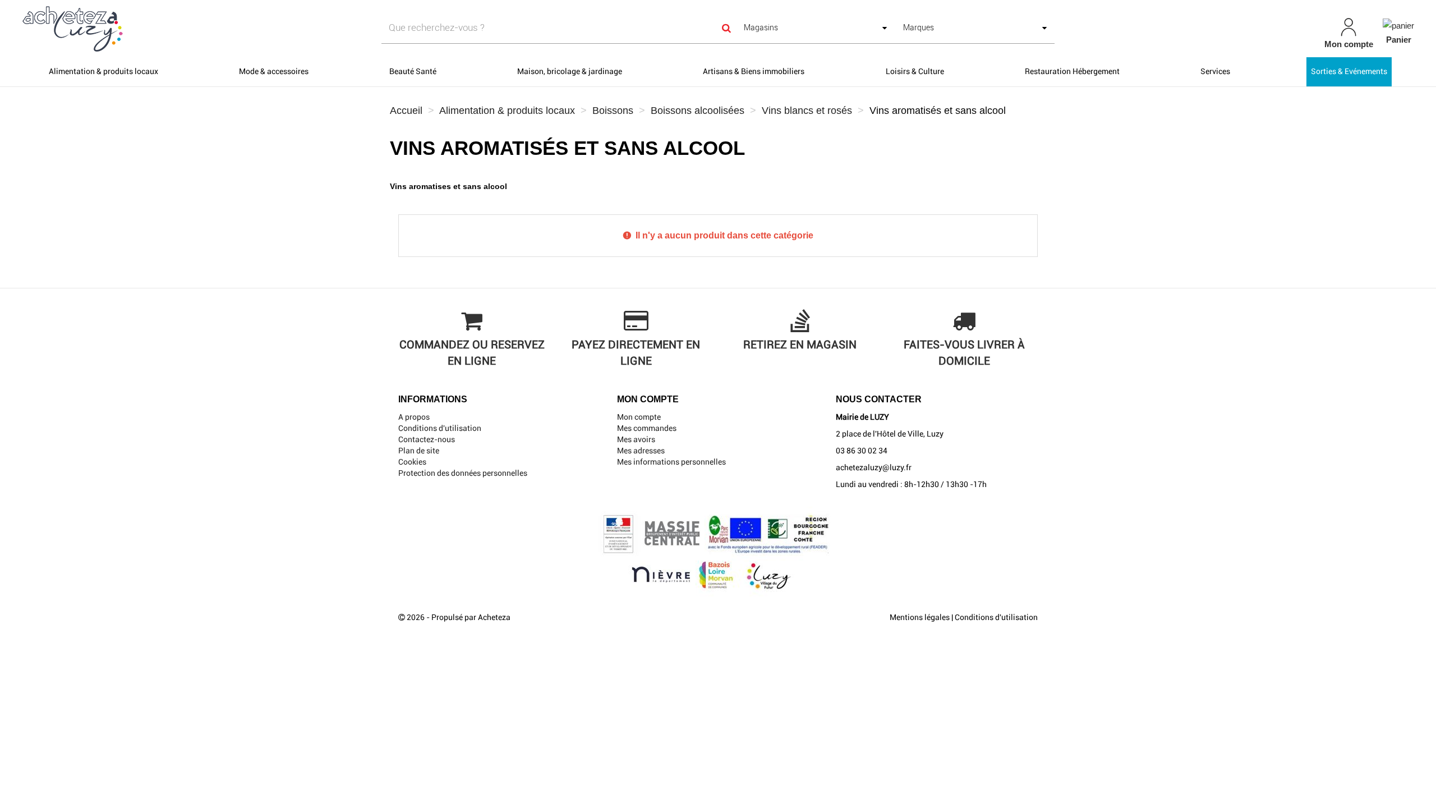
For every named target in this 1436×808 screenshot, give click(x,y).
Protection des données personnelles (462, 473)
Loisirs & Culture (915, 71)
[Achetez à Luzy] (245, 28)
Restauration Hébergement (1072, 71)
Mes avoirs (636, 439)
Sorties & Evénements (1349, 71)
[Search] (726, 27)
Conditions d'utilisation (439, 428)
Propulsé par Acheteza (470, 617)
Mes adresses (641, 450)
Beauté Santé (412, 71)
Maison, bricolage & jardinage (569, 71)
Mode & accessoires (274, 71)
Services (1215, 71)
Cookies (412, 461)
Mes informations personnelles (671, 461)
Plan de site (418, 450)
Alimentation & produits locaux (103, 71)
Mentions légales (920, 617)
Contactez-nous (426, 439)
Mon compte (639, 416)
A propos (414, 416)
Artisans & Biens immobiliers (753, 71)
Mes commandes (646, 428)
